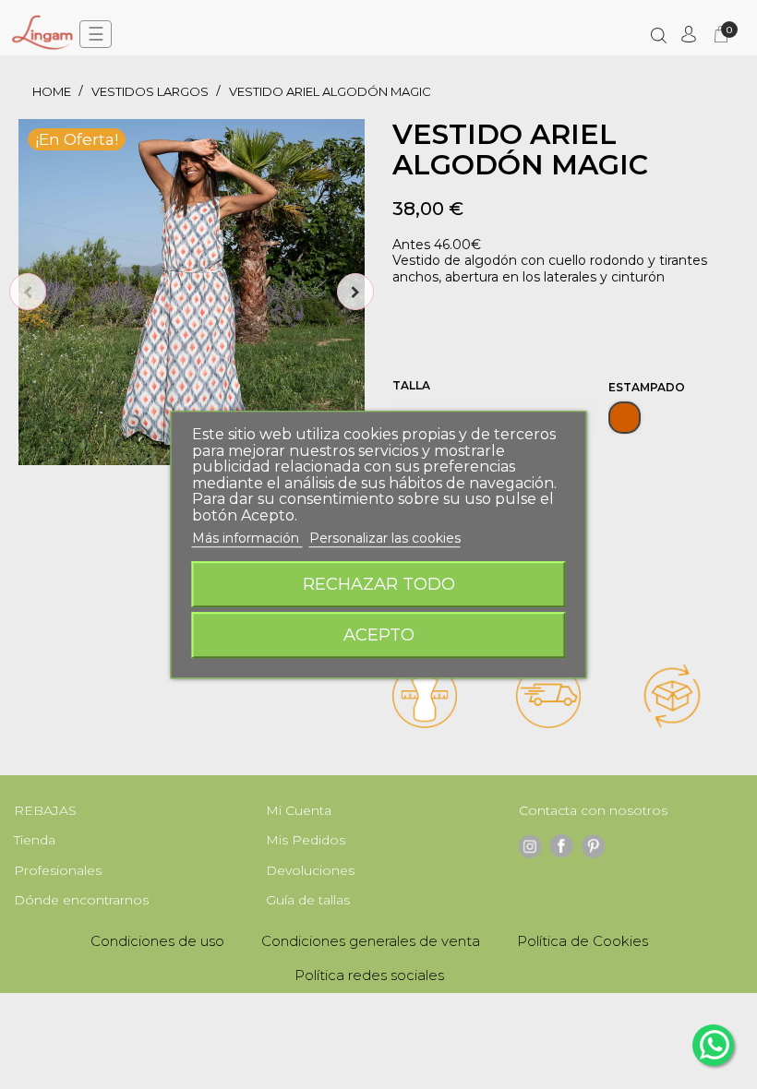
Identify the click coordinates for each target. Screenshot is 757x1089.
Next (355, 291)
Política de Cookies (582, 941)
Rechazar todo (379, 583)
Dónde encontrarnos (81, 900)
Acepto (379, 634)
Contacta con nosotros (593, 810)
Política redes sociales (369, 975)
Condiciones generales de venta (370, 941)
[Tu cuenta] (688, 34)
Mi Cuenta (298, 810)
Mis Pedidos (305, 840)
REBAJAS (45, 810)
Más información (247, 538)
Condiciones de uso (157, 941)
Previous (27, 291)
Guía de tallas (308, 900)
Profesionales (58, 870)
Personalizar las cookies (385, 538)
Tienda (34, 840)
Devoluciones (310, 870)
